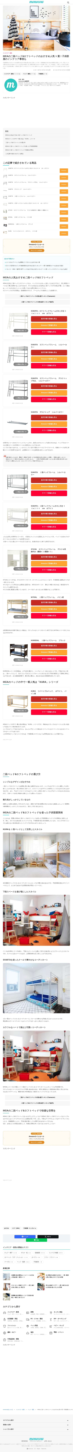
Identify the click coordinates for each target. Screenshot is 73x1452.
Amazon (63, 170)
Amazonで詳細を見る (49, 325)
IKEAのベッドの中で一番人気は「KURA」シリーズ (20, 139)
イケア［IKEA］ (16, 1228)
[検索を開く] (68, 2)
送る (37, 1240)
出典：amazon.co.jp (17, 336)
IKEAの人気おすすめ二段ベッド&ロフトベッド (18, 135)
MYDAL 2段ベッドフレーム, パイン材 (47, 597)
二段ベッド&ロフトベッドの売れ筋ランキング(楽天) (37, 302)
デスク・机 (26, 1252)
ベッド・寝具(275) (29, 73)
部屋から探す (7, 1424)
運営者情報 (24, 1441)
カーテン (36, 1257)
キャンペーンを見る (36, 250)
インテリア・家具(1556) (12, 73)
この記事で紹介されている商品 (14, 153)
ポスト (49, 1236)
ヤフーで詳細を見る (49, 332)
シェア (26, 1236)
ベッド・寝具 (23, 1262)
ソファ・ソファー (51, 1257)
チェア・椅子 (10, 1252)
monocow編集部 (24, 81)
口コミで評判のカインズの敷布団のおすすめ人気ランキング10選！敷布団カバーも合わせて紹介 (34, 265)
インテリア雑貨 (56, 1252)
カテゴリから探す (8, 1420)
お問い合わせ (48, 1441)
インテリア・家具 (7, 53)
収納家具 (40, 1252)
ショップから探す (8, 1429)
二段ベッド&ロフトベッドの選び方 (15, 142)
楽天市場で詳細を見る (49, 319)
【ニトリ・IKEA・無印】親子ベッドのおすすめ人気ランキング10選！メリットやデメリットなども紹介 (36, 269)
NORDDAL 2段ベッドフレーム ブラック (48, 640)
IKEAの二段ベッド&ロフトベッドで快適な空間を (19, 150)
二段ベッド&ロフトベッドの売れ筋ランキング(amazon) (37, 296)
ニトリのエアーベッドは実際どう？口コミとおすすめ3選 (23, 262)
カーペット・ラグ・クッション (16, 1257)
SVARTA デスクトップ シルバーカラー (47, 412)
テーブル (8, 1262)
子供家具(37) (42, 73)
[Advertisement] (19, 112)
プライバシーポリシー (36, 1441)
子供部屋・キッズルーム (29, 1228)
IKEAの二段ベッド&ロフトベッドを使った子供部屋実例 (21, 146)
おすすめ (6, 1228)
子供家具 (38, 1262)
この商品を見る (19, 330)
